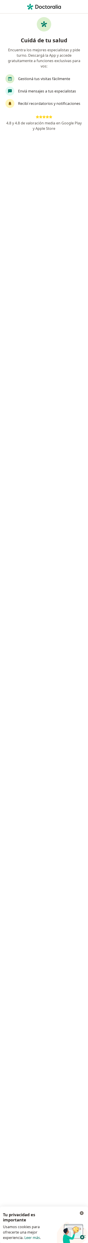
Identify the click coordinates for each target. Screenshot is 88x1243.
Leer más (32, 1237)
